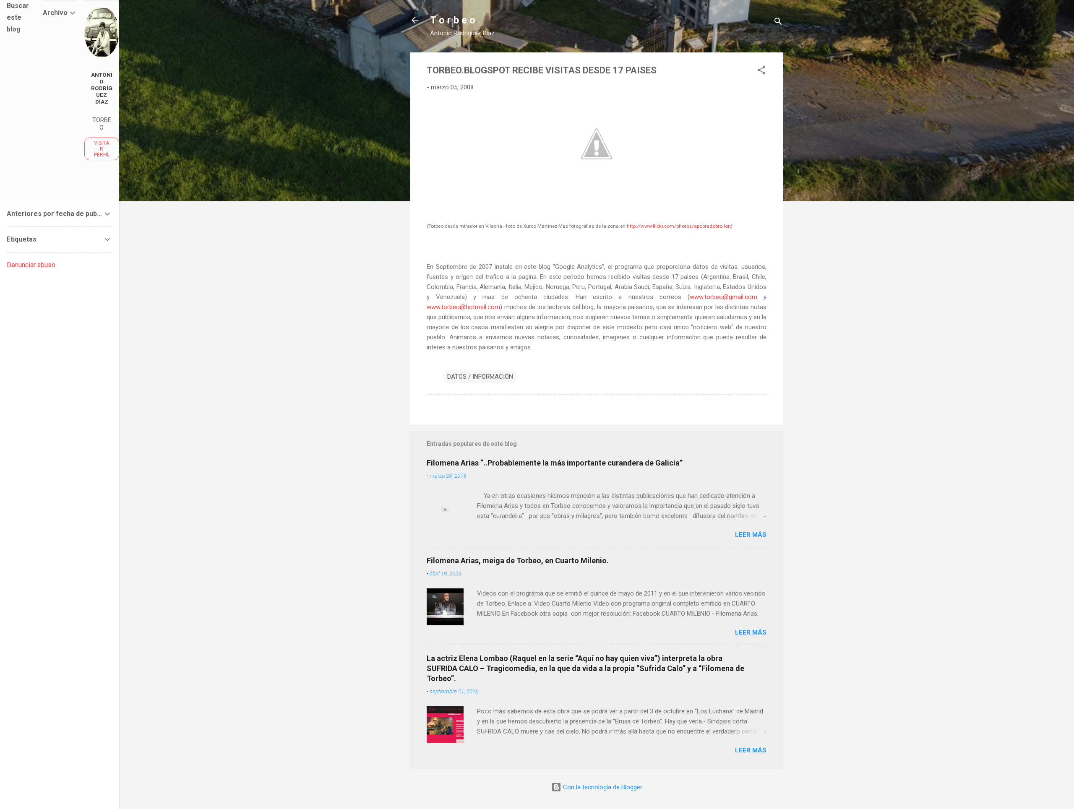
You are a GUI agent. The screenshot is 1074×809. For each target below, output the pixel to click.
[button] (761, 71)
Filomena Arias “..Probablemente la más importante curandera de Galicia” (555, 462)
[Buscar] (778, 23)
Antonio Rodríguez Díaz (101, 88)
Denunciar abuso (31, 265)
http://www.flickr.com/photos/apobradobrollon (679, 226)
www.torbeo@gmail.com (723, 297)
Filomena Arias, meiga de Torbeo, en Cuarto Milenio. (518, 560)
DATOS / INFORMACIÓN (480, 376)
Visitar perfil (101, 149)
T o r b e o (452, 20)
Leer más (750, 534)
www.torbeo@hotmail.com (463, 307)
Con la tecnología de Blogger (601, 787)
